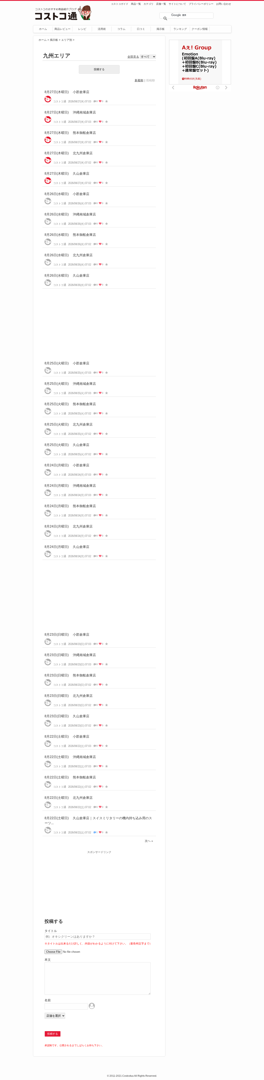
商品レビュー (62, 28)
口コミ (141, 28)
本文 (48, 959)
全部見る (133, 56)
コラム (121, 28)
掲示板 (161, 28)
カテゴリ (148, 3)
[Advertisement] (99, 321)
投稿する (99, 69)
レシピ (82, 28)
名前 (48, 1000)
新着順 (139, 80)
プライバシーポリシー (201, 3)
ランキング (180, 28)
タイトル (51, 931)
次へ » (149, 840)
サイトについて (177, 3)
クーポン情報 (200, 28)
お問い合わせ (223, 3)
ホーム (43, 28)
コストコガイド (119, 3)
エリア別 (66, 39)
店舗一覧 (161, 3)
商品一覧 (136, 3)
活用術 (102, 28)
